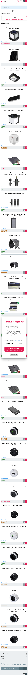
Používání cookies (17, 340)
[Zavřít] (22, 319)
